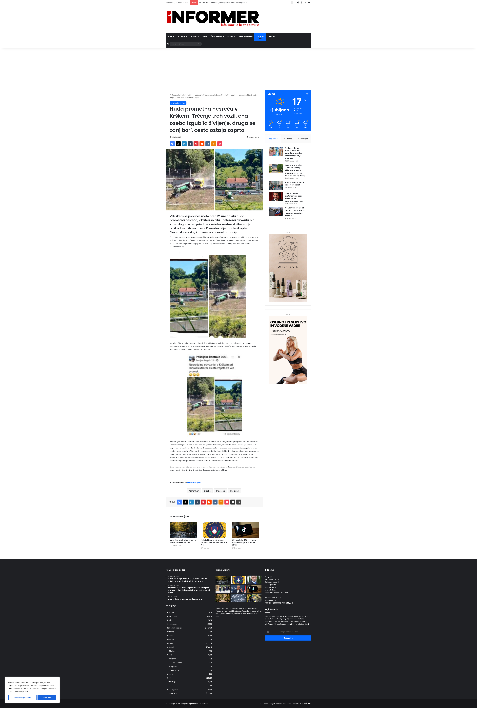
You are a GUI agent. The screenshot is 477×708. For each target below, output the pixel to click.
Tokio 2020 (174, 670)
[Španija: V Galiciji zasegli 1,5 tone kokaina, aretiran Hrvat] (223, 589)
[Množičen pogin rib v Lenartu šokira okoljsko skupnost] (183, 530)
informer (194, 491)
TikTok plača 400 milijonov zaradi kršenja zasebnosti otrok (244, 542)
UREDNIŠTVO (305, 704)
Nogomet (173, 666)
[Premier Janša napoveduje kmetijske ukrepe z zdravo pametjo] (254, 580)
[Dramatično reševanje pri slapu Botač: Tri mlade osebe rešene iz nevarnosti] (254, 598)
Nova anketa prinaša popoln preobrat (294, 183)
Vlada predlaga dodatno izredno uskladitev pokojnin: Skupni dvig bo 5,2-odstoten (294, 153)
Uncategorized (173, 689)
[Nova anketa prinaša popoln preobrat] (276, 185)
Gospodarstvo (245, 36)
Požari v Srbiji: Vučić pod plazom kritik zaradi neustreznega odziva (224, 2)
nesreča (221, 491)
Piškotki (295, 704)
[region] (32, 690)
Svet (204, 36)
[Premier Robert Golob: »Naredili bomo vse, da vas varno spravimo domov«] (276, 211)
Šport (230, 36)
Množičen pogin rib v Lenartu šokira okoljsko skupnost (183, 541)
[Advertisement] (238, 68)
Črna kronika (217, 36)
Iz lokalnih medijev (185, 95)
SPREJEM (47, 698)
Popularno (273, 139)
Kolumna (170, 632)
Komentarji (303, 139)
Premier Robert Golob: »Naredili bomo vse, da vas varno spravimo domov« (295, 212)
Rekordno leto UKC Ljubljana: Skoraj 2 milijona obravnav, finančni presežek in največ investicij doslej (295, 170)
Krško (208, 491)
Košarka (172, 659)
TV (168, 686)
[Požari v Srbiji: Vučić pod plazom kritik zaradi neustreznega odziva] (238, 589)
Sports (170, 674)
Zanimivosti (172, 693)
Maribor (172, 651)
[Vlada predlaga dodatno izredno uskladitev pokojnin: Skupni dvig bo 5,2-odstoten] (276, 151)
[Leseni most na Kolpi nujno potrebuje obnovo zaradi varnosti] (223, 598)
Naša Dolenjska (194, 482)
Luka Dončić (176, 662)
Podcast (170, 639)
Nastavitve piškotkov (22, 698)
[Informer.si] (213, 19)
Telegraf (235, 491)
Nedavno (288, 139)
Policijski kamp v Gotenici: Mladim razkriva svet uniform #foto (214, 542)
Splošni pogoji (269, 704)
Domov (171, 36)
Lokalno (260, 36)
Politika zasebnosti (283, 704)
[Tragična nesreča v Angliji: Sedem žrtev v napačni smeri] (238, 598)
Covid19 (170, 612)
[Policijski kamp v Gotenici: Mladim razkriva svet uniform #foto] (214, 530)
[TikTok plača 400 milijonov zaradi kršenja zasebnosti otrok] (245, 530)
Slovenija (182, 36)
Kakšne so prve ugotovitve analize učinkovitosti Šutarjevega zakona (294, 197)
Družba (271, 36)
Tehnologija (171, 682)
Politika (195, 36)
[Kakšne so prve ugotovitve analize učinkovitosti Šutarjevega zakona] (276, 196)
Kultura (170, 636)
